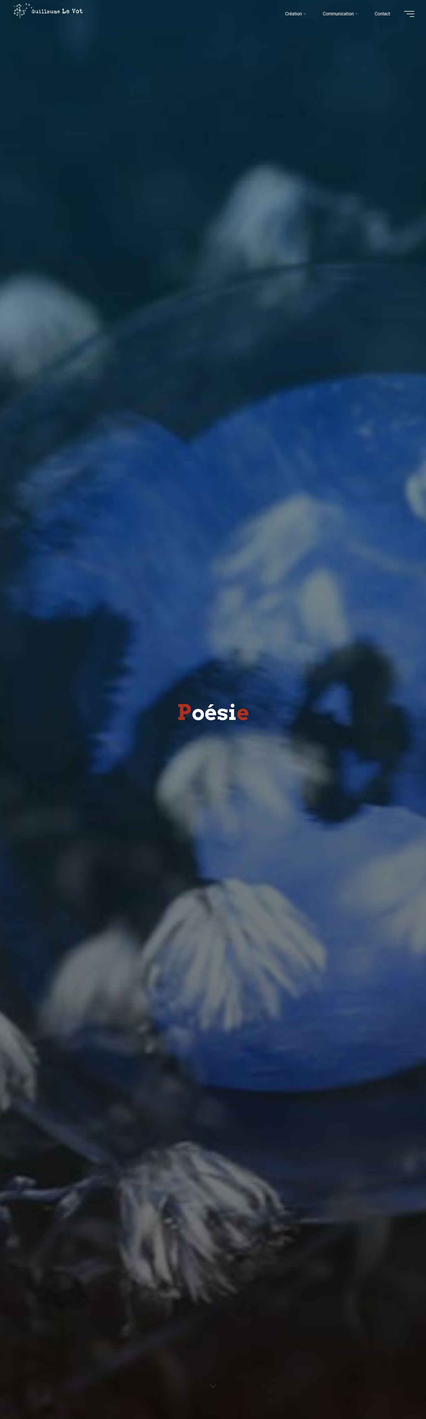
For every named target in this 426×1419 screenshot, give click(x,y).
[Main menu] (409, 14)
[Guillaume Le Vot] (48, 10)
